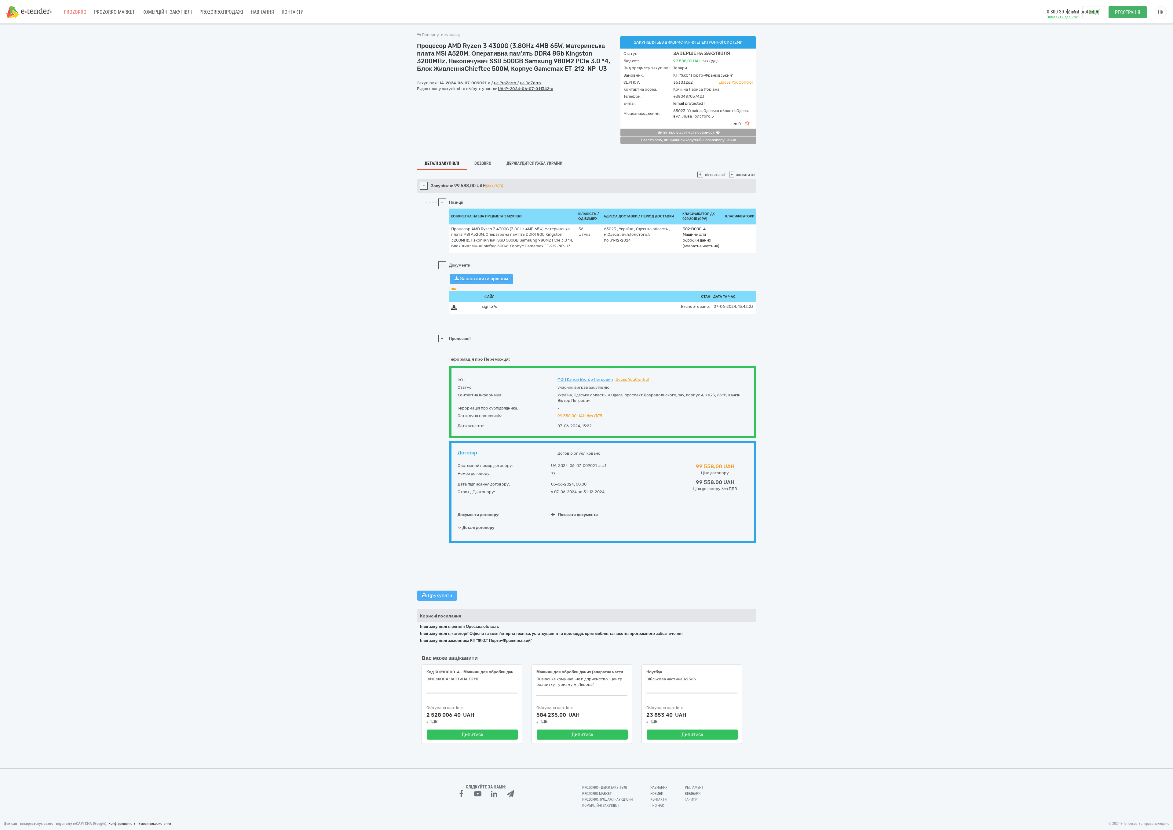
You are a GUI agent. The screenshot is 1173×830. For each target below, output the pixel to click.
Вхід (1094, 12)
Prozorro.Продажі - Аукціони (607, 799)
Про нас (657, 805)
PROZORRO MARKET (114, 12)
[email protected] (688, 103)
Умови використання (154, 823)
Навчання (262, 12)
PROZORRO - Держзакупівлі (604, 787)
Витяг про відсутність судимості (687, 132)
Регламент (694, 787)
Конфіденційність (122, 823)
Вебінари (692, 794)
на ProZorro (505, 83)
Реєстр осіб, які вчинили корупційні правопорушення (688, 140)
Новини (656, 794)
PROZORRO (75, 12)
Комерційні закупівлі (167, 12)
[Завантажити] (454, 309)
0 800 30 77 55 (1061, 12)
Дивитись (472, 734)
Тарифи (691, 799)
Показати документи (578, 514)
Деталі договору (478, 527)
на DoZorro (530, 83)
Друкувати (439, 595)
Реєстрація (1127, 12)
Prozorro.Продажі (221, 12)
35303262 (683, 82)
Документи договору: (478, 514)
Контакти (293, 12)
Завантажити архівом (483, 279)
